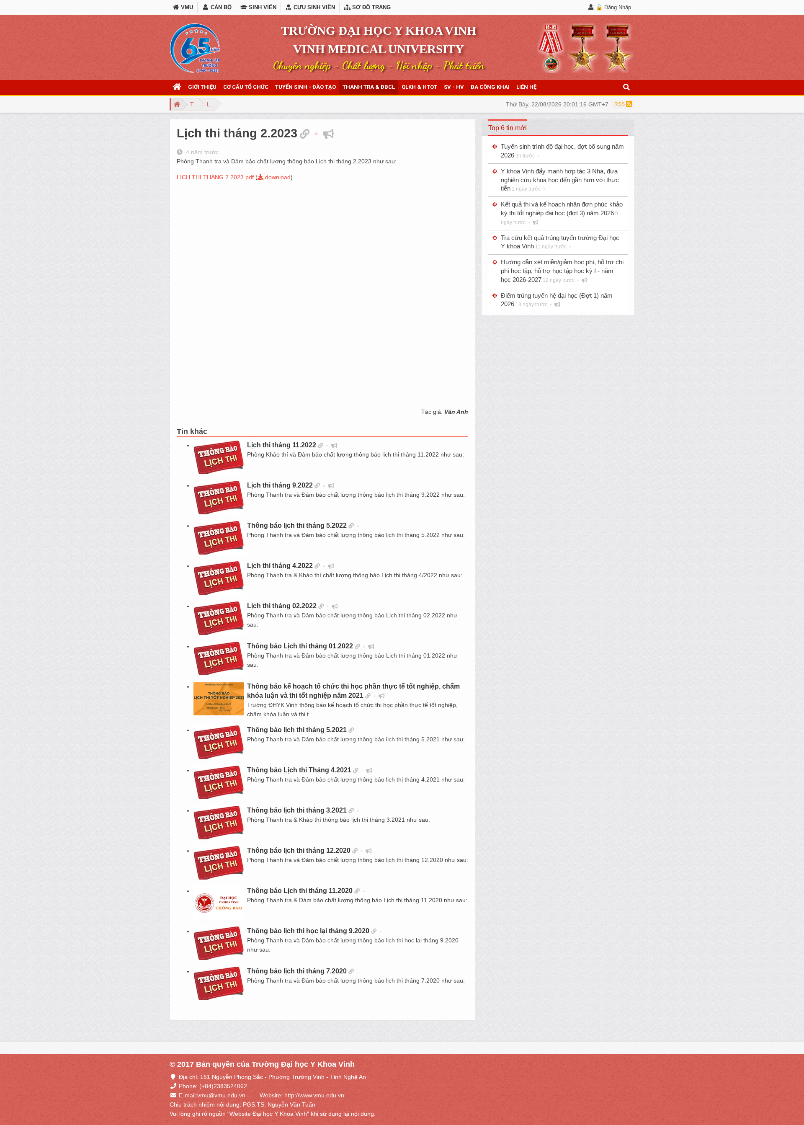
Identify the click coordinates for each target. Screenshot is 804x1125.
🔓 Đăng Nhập (613, 7)
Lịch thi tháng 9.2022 (280, 485)
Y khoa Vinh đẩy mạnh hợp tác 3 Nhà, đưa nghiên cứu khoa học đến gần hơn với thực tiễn (560, 180)
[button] (177, 87)
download (277, 177)
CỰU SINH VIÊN (313, 7)
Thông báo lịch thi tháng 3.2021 (297, 810)
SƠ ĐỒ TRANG (370, 7)
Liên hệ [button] (526, 87)
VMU (186, 7)
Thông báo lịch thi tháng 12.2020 (298, 850)
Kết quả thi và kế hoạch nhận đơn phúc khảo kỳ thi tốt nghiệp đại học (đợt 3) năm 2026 (562, 213)
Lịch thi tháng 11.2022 (281, 445)
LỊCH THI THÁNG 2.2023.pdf (215, 177)
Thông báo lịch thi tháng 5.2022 (297, 525)
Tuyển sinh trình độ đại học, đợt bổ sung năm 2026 (562, 151)
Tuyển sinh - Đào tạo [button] (305, 87)
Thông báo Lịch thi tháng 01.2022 (300, 646)
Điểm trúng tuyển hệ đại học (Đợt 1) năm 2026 (557, 300)
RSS (620, 104)
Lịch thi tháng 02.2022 (282, 605)
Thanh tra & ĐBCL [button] (369, 87)
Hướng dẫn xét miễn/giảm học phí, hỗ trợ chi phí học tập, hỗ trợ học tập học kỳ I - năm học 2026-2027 (562, 270)
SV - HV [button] (454, 87)
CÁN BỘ (220, 7)
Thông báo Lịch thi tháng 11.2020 (300, 890)
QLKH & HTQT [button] (419, 87)
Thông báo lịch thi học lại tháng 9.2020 (308, 930)
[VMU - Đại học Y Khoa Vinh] (195, 48)
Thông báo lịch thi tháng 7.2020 (297, 971)
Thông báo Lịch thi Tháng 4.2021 (299, 770)
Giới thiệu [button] (202, 87)
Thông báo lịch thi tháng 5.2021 (297, 729)
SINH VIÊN (261, 7)
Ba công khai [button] (490, 87)
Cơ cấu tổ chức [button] (245, 87)
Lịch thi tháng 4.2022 (280, 565)
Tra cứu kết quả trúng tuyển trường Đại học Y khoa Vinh (560, 242)
